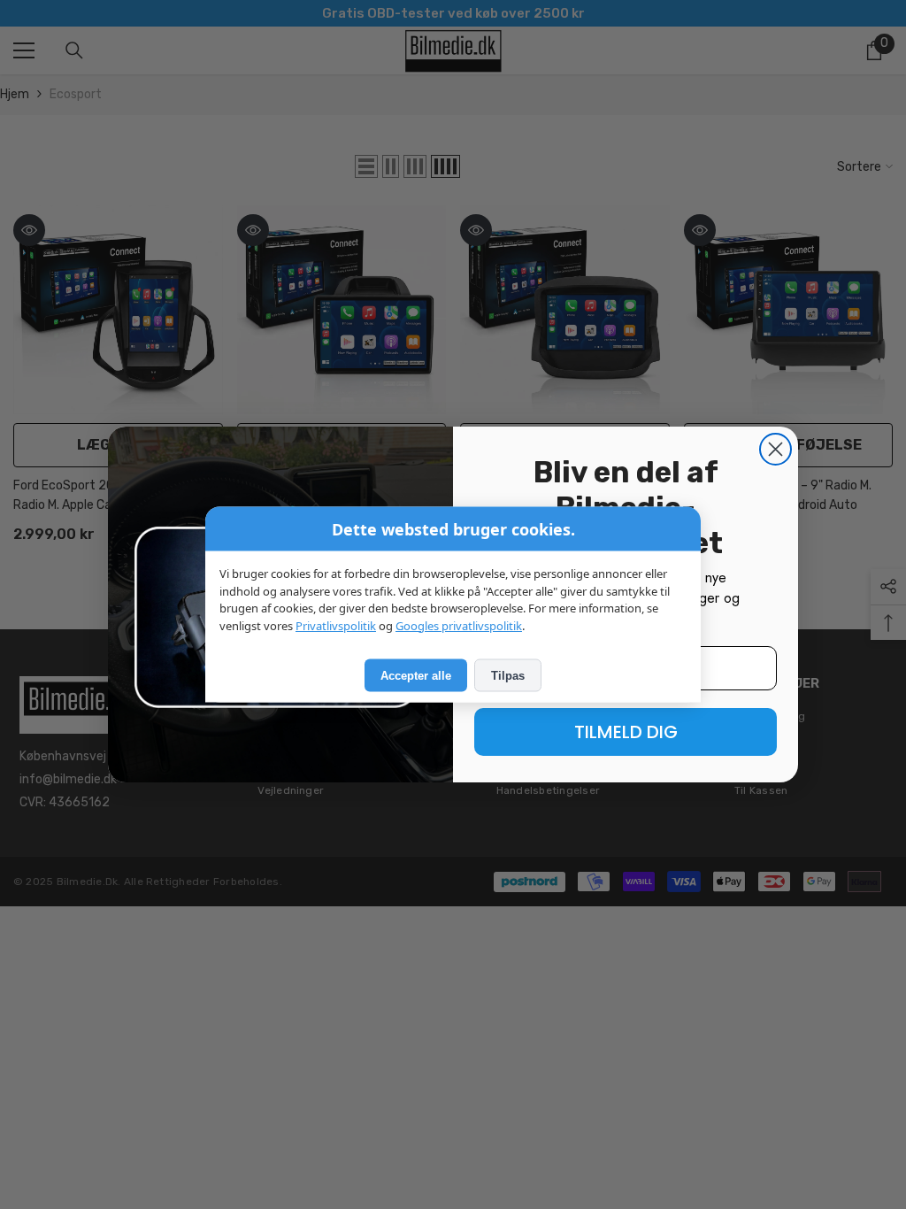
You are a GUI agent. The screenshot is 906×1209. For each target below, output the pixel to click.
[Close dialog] (775, 449)
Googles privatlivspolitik (458, 625)
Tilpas (508, 675)
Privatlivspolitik (336, 625)
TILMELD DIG (626, 732)
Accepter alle (415, 675)
